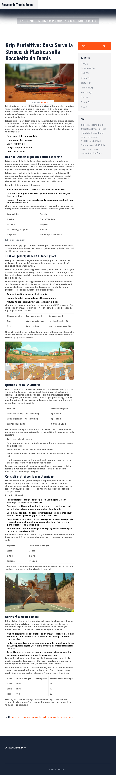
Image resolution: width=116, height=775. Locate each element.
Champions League (87, 145)
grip (19, 717)
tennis (13, 717)
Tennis (85, 73)
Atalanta (102, 145)
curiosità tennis (96, 141)
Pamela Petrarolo (87, 133)
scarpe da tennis (98, 133)
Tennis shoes (87, 88)
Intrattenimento (88, 68)
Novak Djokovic (86, 141)
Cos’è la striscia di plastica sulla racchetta (22, 136)
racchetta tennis (92, 149)
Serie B (96, 145)
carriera (83, 149)
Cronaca (85, 78)
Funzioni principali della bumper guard (20, 140)
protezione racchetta (51, 717)
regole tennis (95, 124)
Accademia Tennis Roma (17, 4)
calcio (83, 137)
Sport (84, 63)
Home (22, 21)
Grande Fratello (92, 128)
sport (101, 124)
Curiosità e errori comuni (16, 151)
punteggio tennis (86, 153)
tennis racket (86, 92)
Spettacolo (86, 83)
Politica (84, 97)
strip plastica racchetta (32, 717)
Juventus (84, 128)
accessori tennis (67, 717)
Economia (85, 102)
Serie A (88, 124)
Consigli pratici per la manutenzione (19, 147)
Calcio (84, 107)
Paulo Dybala (102, 128)
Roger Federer (97, 153)
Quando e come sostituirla (16, 143)
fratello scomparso (92, 137)
